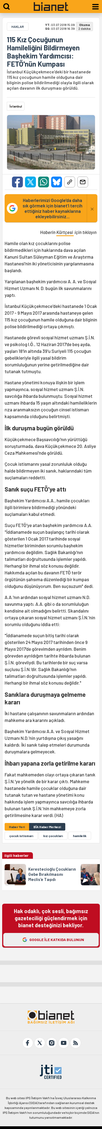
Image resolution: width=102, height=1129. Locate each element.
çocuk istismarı (21, 836)
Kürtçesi (65, 232)
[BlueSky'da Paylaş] (56, 182)
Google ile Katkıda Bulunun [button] (56, 939)
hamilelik (79, 836)
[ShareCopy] (69, 182)
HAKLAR (17, 26)
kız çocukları (53, 836)
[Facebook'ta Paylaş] (17, 182)
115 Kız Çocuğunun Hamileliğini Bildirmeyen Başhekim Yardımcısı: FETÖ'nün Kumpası (43, 51)
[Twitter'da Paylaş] (30, 182)
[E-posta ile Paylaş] (82, 182)
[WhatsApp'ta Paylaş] (43, 182)
